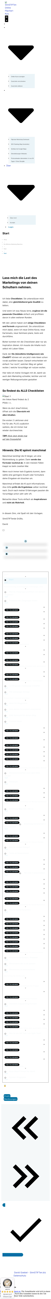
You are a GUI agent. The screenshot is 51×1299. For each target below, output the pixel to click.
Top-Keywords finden (16, 727)
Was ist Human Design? (19, 847)
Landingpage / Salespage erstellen (24, 686)
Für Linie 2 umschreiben (17, 879)
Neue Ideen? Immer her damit (22, 1071)
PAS (23, 1014)
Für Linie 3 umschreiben (32, 883)
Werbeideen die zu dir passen (22, 963)
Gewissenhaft (28, 797)
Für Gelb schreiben (30, 943)
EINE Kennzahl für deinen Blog (22, 715)
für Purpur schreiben (31, 920)
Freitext (9, 981)
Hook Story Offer (14, 1010)
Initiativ (10, 788)
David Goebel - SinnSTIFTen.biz (30, 1272)
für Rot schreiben (29, 925)
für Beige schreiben (15, 916)
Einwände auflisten (30, 635)
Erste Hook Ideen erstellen (18, 671)
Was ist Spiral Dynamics (20, 910)
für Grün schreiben (29, 938)
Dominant (13, 782)
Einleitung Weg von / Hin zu (21, 809)
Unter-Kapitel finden (30, 746)
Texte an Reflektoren (31, 868)
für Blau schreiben (30, 929)
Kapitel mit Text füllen (31, 751)
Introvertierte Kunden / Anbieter (23, 957)
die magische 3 (28, 623)
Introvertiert (12, 832)
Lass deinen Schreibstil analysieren (25, 709)
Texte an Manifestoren (16, 859)
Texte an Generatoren (19, 853)
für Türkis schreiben (30, 947)
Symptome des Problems (18, 606)
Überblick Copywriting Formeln (23, 1004)
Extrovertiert (27, 837)
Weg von (10, 815)
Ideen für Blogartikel (18, 703)
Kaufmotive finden (14, 649)
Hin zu (24, 819)
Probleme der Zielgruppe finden (23, 600)
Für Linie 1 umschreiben (34, 873)
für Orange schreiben (31, 934)
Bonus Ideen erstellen (31, 639)
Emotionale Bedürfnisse (32, 661)
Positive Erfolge (29, 618)
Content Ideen (15, 721)
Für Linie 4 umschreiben (32, 888)
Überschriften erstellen (32, 755)
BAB (23, 1023)
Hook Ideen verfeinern (31, 676)
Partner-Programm (17, 1077)
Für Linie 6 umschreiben (32, 900)
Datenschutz (20, 1275)
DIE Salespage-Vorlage (19, 692)
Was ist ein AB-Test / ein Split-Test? (25, 1033)
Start (11, 579)
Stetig (24, 792)
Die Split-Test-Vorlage (16, 1039)
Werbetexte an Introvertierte (22, 969)
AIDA (24, 1019)
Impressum (31, 1275)
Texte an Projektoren (31, 864)
